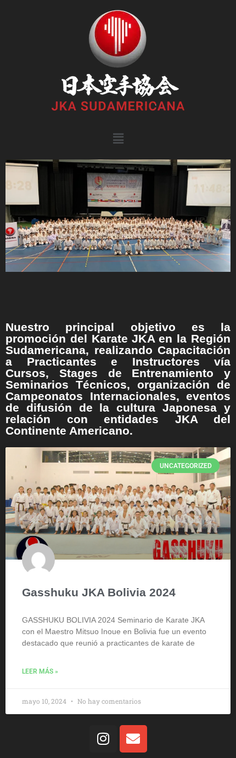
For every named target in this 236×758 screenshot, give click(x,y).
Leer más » (40, 671)
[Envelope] (133, 739)
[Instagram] (103, 739)
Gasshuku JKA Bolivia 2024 (99, 592)
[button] (118, 138)
